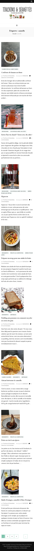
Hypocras (4, 196)
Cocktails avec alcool (18, 131)
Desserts (5, 253)
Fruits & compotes (16, 253)
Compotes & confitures (10, 69)
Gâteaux (13, 314)
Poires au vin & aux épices (10, 440)
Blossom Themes (19, 546)
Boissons (5, 131)
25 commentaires (5, 325)
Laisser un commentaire (7, 77)
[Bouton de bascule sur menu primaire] (17, 25)
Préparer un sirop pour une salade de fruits (16, 258)
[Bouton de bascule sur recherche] (31, 1)
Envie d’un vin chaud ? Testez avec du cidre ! (16, 134)
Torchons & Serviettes (9, 76)
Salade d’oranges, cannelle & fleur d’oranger (16, 500)
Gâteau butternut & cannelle (11, 380)
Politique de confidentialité (20, 548)
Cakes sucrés (6, 377)
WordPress (10, 548)
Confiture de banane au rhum (11, 72)
